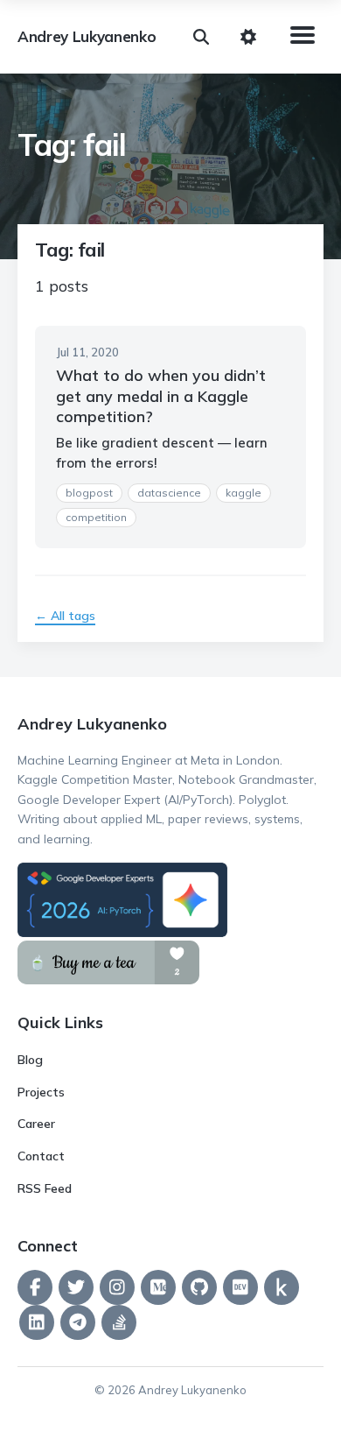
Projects (41, 1092)
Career (36, 1123)
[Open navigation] (299, 37)
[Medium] (158, 1287)
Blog (30, 1060)
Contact (41, 1156)
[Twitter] (76, 1287)
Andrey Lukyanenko (86, 37)
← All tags (65, 616)
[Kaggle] (281, 1287)
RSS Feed (44, 1188)
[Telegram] (77, 1322)
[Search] (201, 37)
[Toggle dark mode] (248, 37)
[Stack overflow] (118, 1322)
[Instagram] (117, 1287)
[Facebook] (34, 1287)
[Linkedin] (36, 1322)
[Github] (199, 1287)
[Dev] (240, 1287)
